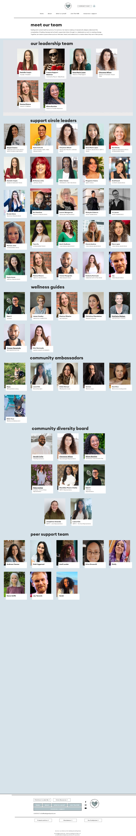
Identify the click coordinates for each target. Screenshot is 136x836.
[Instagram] (86, 805)
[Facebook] (86, 802)
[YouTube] (86, 808)
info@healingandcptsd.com (48, 813)
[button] (94, 5)
